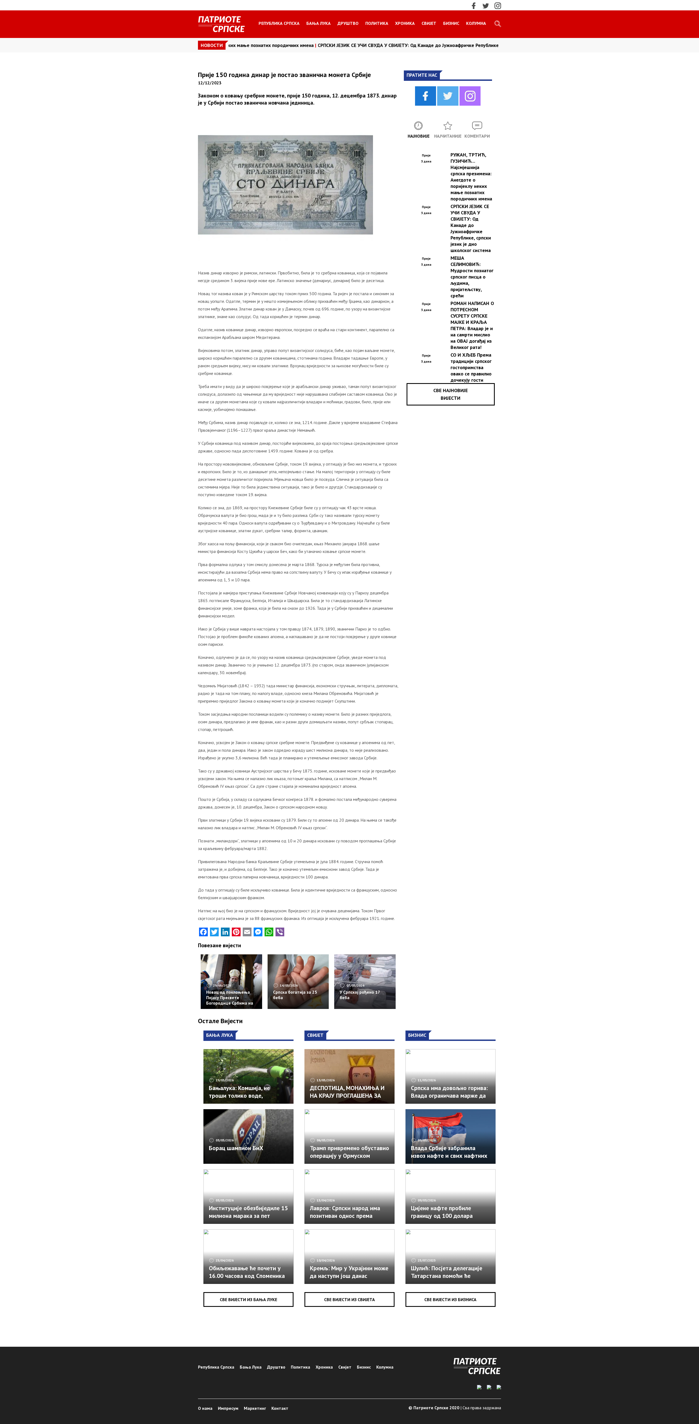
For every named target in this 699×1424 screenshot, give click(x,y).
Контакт (279, 1408)
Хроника (405, 23)
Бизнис (451, 23)
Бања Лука (318, 23)
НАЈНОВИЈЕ (419, 136)
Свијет (429, 23)
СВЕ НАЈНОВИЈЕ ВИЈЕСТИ (450, 394)
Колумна (476, 23)
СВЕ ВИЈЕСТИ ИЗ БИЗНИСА (450, 1299)
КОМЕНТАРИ (477, 136)
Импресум (228, 1408)
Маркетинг (255, 1408)
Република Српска (279, 23)
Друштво (348, 23)
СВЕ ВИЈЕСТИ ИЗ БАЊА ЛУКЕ (248, 1299)
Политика (376, 23)
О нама (205, 1408)
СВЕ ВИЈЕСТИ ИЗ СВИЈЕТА (349, 1299)
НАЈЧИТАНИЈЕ (447, 136)
